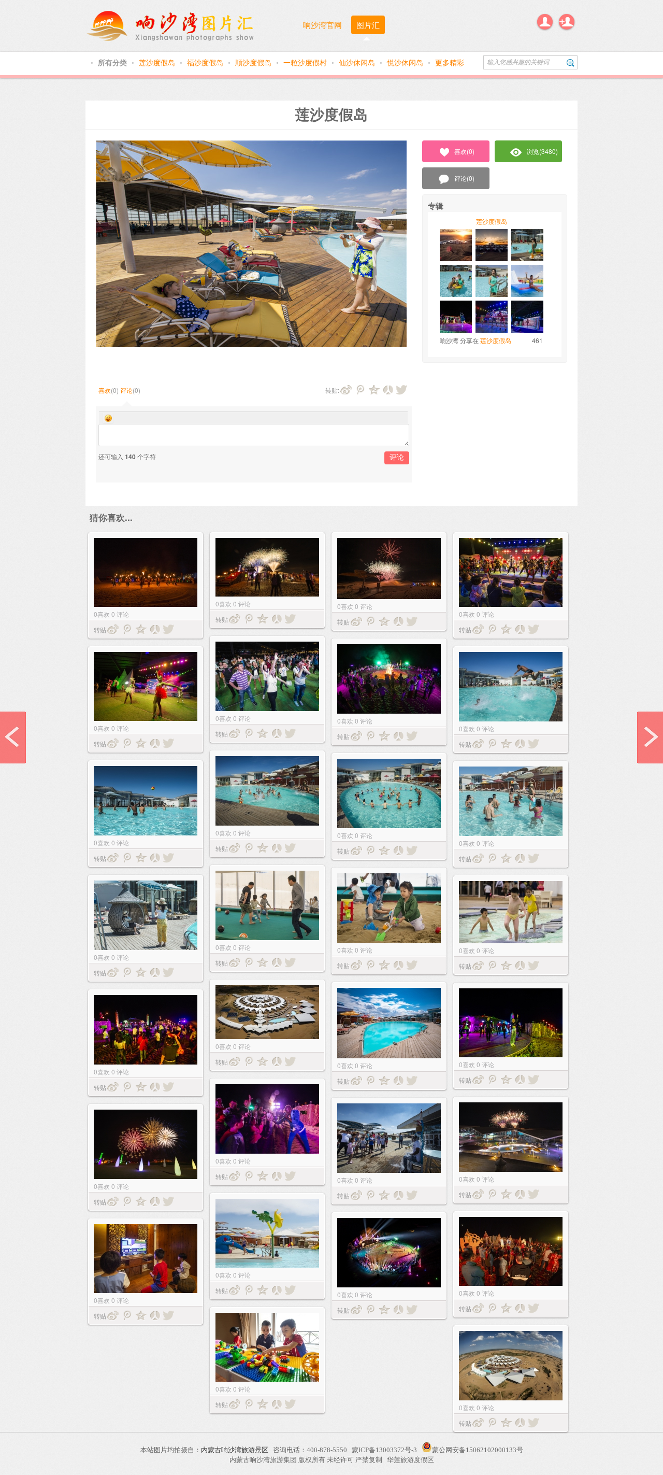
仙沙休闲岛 (358, 62)
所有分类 (113, 62)
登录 (545, 22)
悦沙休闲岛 (406, 62)
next (650, 737)
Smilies (108, 418)
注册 (566, 22)
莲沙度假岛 (158, 62)
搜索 (570, 62)
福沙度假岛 (206, 62)
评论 (126, 390)
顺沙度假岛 (254, 62)
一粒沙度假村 (306, 62)
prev (13, 737)
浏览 (542, 151)
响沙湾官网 (322, 24)
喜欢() (464, 151)
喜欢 (104, 390)
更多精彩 (449, 62)
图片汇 (368, 24)
